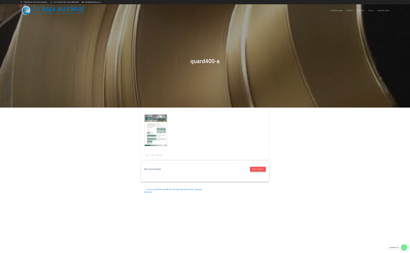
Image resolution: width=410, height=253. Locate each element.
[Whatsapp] (404, 247)
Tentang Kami (336, 11)
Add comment (258, 169)
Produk (349, 11)
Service (360, 11)
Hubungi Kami (383, 11)
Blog (371, 11)
